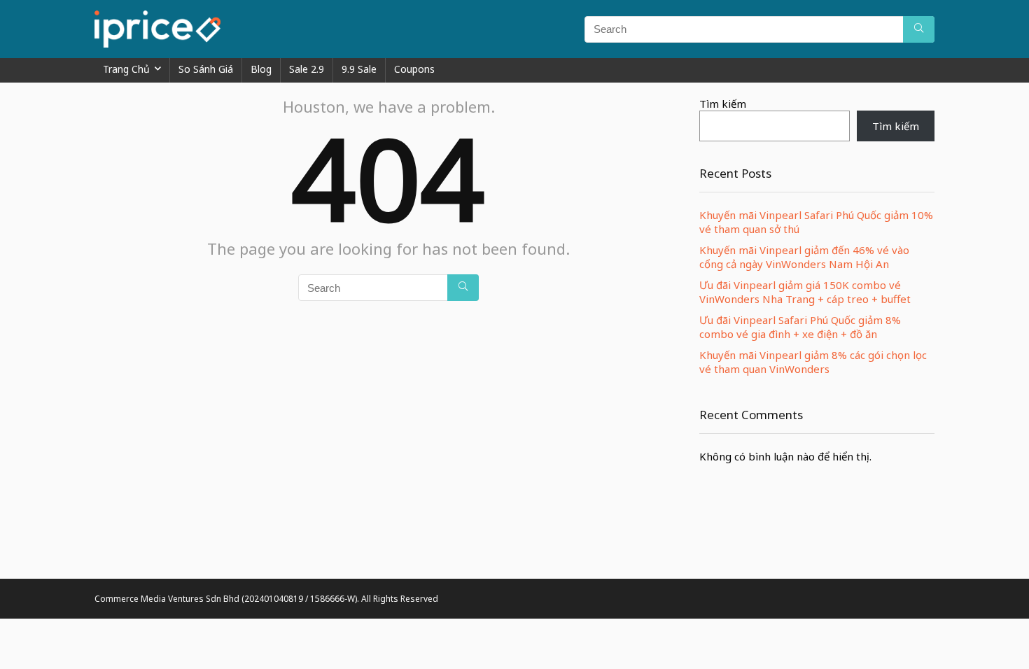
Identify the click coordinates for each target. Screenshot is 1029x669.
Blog (261, 69)
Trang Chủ (126, 69)
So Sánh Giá (205, 69)
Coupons (414, 69)
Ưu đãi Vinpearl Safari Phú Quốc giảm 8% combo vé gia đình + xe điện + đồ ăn (800, 327)
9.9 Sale (359, 69)
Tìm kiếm (722, 104)
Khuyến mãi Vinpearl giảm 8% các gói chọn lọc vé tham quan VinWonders (813, 362)
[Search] (918, 29)
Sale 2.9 (306, 69)
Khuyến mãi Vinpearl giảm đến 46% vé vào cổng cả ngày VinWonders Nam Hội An (804, 257)
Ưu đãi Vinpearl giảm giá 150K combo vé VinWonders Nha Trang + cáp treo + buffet (805, 292)
